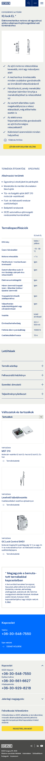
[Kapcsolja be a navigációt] (41, 3)
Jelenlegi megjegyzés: (13, 699)
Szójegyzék (5, 756)
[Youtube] (42, 746)
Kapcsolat (7, 665)
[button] (31, 746)
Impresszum (14, 756)
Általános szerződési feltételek (11, 753)
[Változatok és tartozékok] (22, 417)
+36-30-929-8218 (16, 688)
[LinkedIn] (37, 746)
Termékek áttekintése (13, 168)
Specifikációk (35, 168)
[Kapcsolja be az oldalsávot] (35, 3)
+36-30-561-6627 (16, 681)
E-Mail (8, 602)
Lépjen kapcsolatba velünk (22, 147)
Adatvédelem (26, 753)
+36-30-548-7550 (16, 634)
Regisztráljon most (22, 729)
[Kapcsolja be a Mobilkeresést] (28, 3)
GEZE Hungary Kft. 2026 (9, 751)
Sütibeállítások (37, 753)
